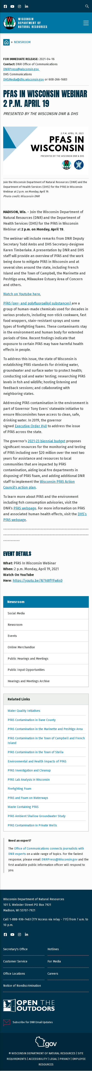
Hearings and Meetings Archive (29, 681)
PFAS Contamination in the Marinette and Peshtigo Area (45, 729)
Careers (52, 974)
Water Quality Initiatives (24, 711)
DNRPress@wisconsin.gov (21, 69)
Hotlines (53, 949)
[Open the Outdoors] (29, 1006)
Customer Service (15, 961)
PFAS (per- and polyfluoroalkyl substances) (37, 303)
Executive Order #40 (31, 426)
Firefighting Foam (19, 789)
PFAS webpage (24, 508)
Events (12, 636)
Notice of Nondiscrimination (22, 986)
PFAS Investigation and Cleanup (29, 770)
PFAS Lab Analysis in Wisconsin (29, 780)
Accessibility (38, 1058)
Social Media (16, 613)
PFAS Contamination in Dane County (32, 720)
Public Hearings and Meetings (28, 658)
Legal (53, 1058)
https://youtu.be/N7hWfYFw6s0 (37, 581)
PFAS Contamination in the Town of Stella (35, 752)
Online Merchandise (21, 647)
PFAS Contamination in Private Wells (32, 825)
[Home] (25, 23)
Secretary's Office (15, 949)
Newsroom (22, 42)
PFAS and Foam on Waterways (28, 798)
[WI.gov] (46, 1042)
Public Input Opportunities (26, 670)
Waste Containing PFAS (23, 807)
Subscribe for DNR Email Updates (33, 1022)
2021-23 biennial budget (46, 441)
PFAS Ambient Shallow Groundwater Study (36, 816)
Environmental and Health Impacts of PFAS (37, 761)
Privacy (64, 1058)
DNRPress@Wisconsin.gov (59, 859)
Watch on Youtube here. (22, 294)
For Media (54, 961)
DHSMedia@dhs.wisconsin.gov (23, 79)
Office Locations (14, 974)
